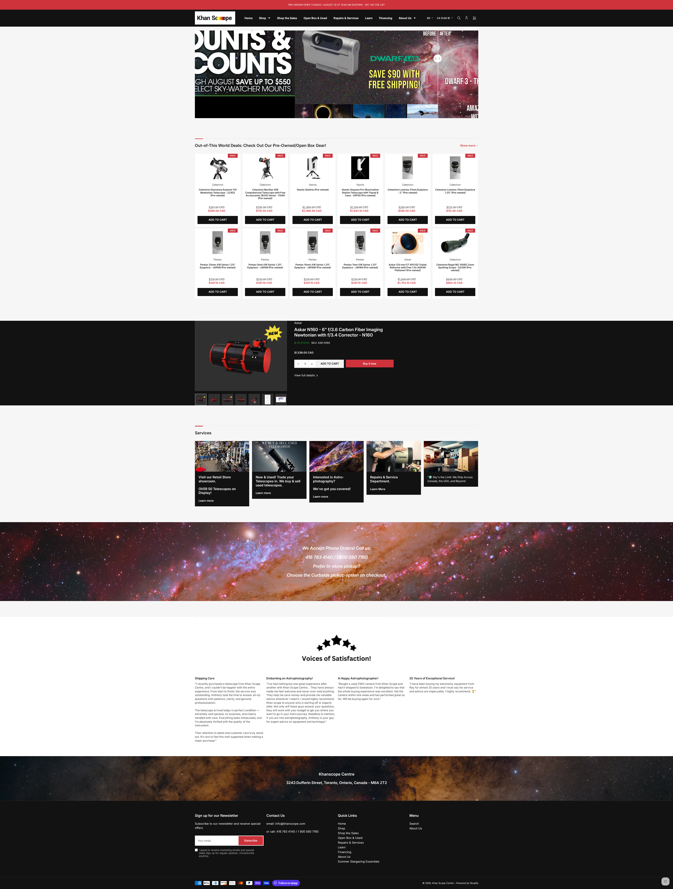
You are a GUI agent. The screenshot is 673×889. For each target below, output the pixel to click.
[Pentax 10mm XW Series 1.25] (313, 242)
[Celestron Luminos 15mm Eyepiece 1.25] (455, 167)
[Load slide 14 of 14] (356, 113)
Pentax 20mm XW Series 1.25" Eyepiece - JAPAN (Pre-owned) (218, 266)
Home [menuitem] (248, 18)
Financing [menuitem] (385, 18)
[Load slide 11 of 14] (347, 113)
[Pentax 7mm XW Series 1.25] (360, 242)
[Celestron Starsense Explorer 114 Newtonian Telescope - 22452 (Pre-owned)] (218, 167)
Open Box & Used (350, 838)
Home (342, 823)
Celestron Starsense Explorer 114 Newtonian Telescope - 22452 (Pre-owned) (218, 192)
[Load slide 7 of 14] (334, 113)
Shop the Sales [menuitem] (287, 18)
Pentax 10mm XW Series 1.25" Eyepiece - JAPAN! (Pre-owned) (312, 266)
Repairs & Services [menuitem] (346, 18)
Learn (342, 847)
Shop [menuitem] (262, 18)
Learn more (206, 500)
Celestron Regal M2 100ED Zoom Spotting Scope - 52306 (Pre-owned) (455, 267)
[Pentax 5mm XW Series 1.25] (265, 242)
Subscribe (250, 840)
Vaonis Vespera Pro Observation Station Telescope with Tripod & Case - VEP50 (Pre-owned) (360, 192)
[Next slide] (473, 74)
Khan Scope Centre (443, 883)
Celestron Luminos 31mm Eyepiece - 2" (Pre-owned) (408, 191)
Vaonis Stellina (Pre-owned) (313, 189)
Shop (341, 828)
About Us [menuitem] (405, 18)
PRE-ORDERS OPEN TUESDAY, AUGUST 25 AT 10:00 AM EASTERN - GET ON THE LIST (336, 4)
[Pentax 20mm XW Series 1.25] (218, 242)
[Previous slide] (200, 74)
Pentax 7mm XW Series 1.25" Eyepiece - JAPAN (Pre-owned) (360, 266)
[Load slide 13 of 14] (353, 113)
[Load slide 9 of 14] (341, 113)
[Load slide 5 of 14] (328, 113)
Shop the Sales (348, 833)
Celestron (217, 184)
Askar (407, 259)
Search (414, 823)
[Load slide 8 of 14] (338, 113)
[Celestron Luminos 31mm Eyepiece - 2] (408, 167)
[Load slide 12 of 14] (350, 113)
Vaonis (313, 184)
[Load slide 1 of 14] (316, 113)
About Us (344, 857)
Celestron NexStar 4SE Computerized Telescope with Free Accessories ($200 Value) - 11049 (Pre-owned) (265, 194)
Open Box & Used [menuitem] (315, 18)
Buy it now (369, 363)
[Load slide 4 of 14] (325, 113)
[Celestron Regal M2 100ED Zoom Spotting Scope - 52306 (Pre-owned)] (455, 242)
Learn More (377, 489)
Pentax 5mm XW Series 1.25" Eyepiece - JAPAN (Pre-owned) (265, 266)
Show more (467, 145)
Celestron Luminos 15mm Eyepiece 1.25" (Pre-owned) (455, 191)
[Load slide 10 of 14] (344, 113)
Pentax (218, 259)
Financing (344, 852)
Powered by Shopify (467, 883)
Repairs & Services (351, 842)
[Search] (459, 18)
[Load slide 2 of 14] (319, 113)
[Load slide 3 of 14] (322, 113)
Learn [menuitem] (369, 18)
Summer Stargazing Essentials (358, 861)
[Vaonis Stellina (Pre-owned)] (313, 167)
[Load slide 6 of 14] (331, 113)
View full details (304, 375)
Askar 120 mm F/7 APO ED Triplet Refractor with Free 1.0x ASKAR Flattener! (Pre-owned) (408, 267)
